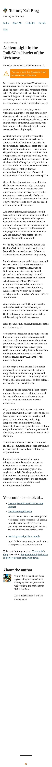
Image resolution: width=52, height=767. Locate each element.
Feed (5, 29)
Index (6, 23)
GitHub (42, 23)
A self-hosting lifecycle (20, 511)
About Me (17, 23)
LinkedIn (30, 23)
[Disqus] (26, 642)
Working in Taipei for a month (24, 536)
